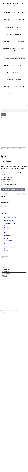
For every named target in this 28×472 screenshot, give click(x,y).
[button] (14, 110)
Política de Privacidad (6, 284)
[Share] (1, 204)
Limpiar (5, 198)
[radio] (5, 194)
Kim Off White (8, 220)
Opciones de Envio (6, 280)
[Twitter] (1, 206)
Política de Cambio (6, 282)
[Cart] (3, 107)
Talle (2, 196)
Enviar (4, 276)
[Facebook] (3, 206)
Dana (5, 244)
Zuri (5, 232)
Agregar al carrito (5, 202)
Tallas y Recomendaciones (7, 283)
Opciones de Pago (5, 279)
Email (3, 265)
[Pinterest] (4, 206)
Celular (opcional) (6, 271)
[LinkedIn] (5, 206)
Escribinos (18, 301)
